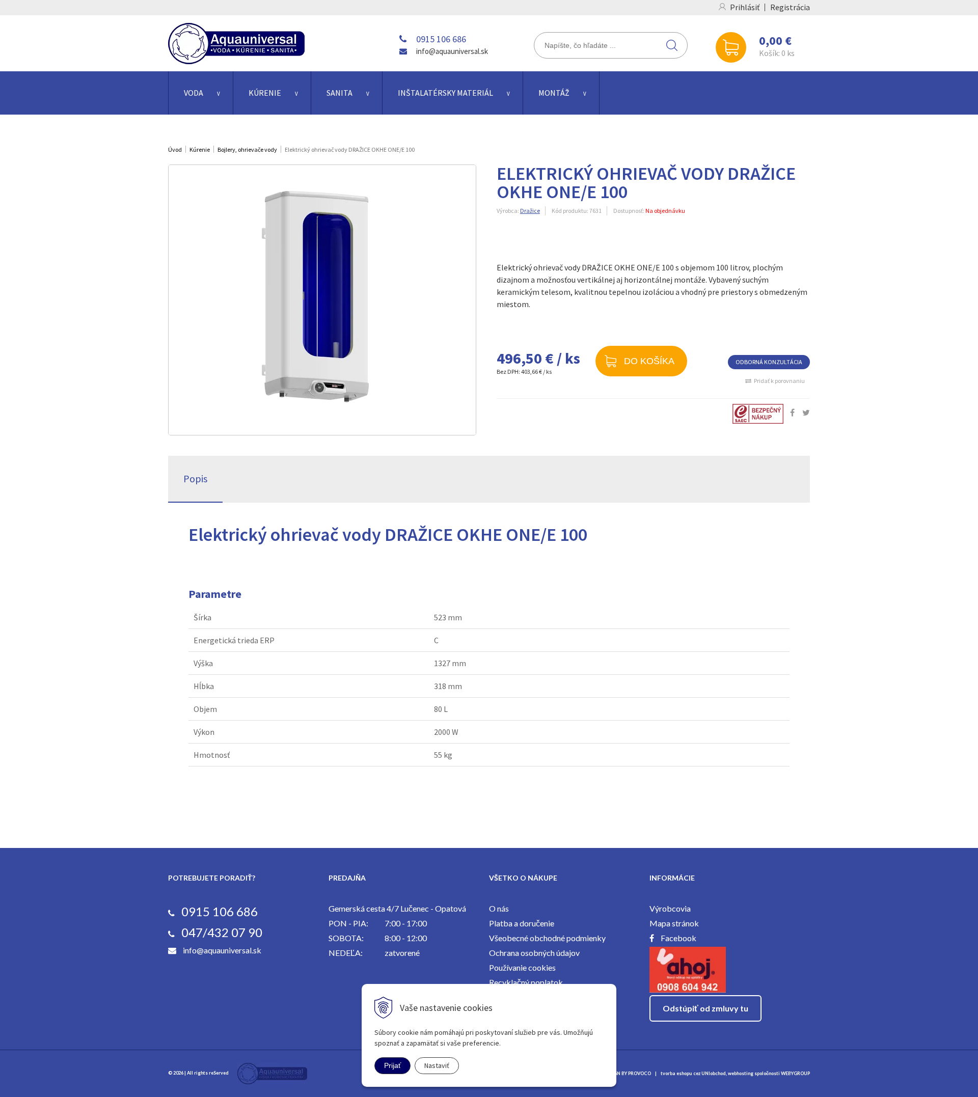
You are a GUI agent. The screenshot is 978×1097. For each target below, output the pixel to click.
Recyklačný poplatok (526, 982)
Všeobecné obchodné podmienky (547, 938)
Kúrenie (265, 93)
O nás (499, 908)
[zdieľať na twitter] (806, 412)
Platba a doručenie (521, 923)
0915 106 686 (441, 39)
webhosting (740, 1073)
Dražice (530, 210)
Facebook (678, 938)
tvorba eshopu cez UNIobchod (693, 1073)
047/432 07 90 (221, 932)
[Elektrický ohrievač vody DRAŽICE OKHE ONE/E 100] (322, 300)
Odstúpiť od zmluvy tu (705, 1008)
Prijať (392, 1065)
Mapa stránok (674, 923)
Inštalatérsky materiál (445, 93)
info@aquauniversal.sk (452, 51)
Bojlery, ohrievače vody (247, 149)
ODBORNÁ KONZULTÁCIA (769, 362)
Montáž (553, 93)
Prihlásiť (744, 7)
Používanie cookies (522, 967)
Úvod (175, 149)
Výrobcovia (670, 908)
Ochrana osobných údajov (534, 952)
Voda (193, 93)
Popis (195, 478)
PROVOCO (639, 1073)
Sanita (339, 93)
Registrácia (790, 7)
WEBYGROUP (795, 1073)
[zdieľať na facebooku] (792, 412)
